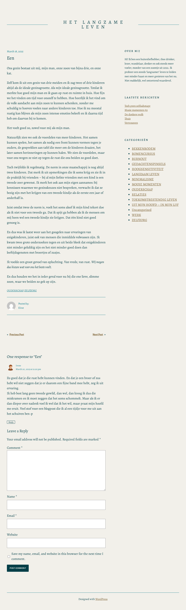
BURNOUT (139, 159)
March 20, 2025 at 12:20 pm (28, 369)
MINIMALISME (143, 179)
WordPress (101, 599)
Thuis (128, 118)
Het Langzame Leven (94, 24)
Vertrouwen (131, 123)
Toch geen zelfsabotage (137, 106)
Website (12, 534)
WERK (136, 215)
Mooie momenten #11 (136, 110)
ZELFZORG (30, 290)
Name (12, 496)
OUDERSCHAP (15, 290)
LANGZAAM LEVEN (145, 174)
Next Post (98, 334)
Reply (11, 422)
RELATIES (139, 194)
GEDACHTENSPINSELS (149, 164)
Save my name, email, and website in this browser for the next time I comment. (57, 556)
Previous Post (16, 334)
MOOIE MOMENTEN (146, 184)
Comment (15, 448)
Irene (18, 365)
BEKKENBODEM (143, 148)
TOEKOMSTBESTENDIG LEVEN (154, 199)
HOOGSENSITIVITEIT (147, 169)
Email (12, 515)
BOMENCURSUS (143, 154)
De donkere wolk (134, 114)
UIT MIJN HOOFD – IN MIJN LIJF (155, 205)
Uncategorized (141, 210)
